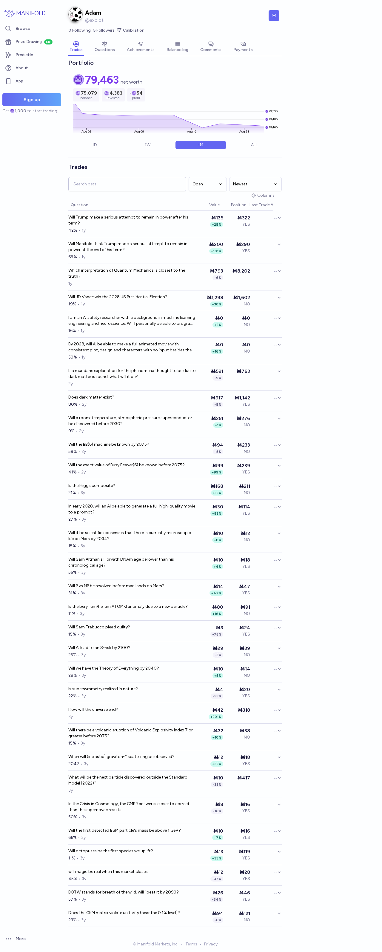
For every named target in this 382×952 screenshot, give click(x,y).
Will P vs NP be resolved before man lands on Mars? (116, 585)
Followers (104, 30)
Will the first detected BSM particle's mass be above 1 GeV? (124, 830)
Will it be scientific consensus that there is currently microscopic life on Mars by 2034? (129, 535)
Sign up (32, 99)
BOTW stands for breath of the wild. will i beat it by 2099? (123, 892)
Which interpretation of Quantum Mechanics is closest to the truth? (126, 273)
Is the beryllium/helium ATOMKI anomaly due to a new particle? (128, 606)
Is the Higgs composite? (91, 485)
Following (79, 30)
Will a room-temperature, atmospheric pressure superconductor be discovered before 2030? (130, 420)
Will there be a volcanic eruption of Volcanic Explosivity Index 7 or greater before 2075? (130, 733)
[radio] (95, 145)
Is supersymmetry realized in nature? (103, 688)
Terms (191, 944)
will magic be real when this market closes (108, 871)
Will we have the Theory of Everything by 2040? (113, 668)
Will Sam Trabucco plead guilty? (99, 627)
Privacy (211, 944)
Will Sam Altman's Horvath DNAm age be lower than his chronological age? (121, 562)
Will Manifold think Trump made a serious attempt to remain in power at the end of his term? (127, 246)
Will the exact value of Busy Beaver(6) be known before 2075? (126, 464)
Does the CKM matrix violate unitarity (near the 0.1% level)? (124, 912)
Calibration (133, 30)
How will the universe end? (93, 709)
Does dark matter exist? (91, 397)
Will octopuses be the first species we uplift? (110, 850)
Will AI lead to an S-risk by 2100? (99, 647)
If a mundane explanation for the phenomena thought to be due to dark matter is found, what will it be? (132, 373)
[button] (206, 205)
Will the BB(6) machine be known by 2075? (108, 444)
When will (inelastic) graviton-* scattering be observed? (121, 756)
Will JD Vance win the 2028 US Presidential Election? (117, 296)
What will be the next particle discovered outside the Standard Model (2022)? (127, 780)
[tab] (76, 47)
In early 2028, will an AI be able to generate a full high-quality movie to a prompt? (131, 509)
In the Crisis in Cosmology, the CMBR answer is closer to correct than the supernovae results (129, 806)
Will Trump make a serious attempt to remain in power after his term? (128, 220)
